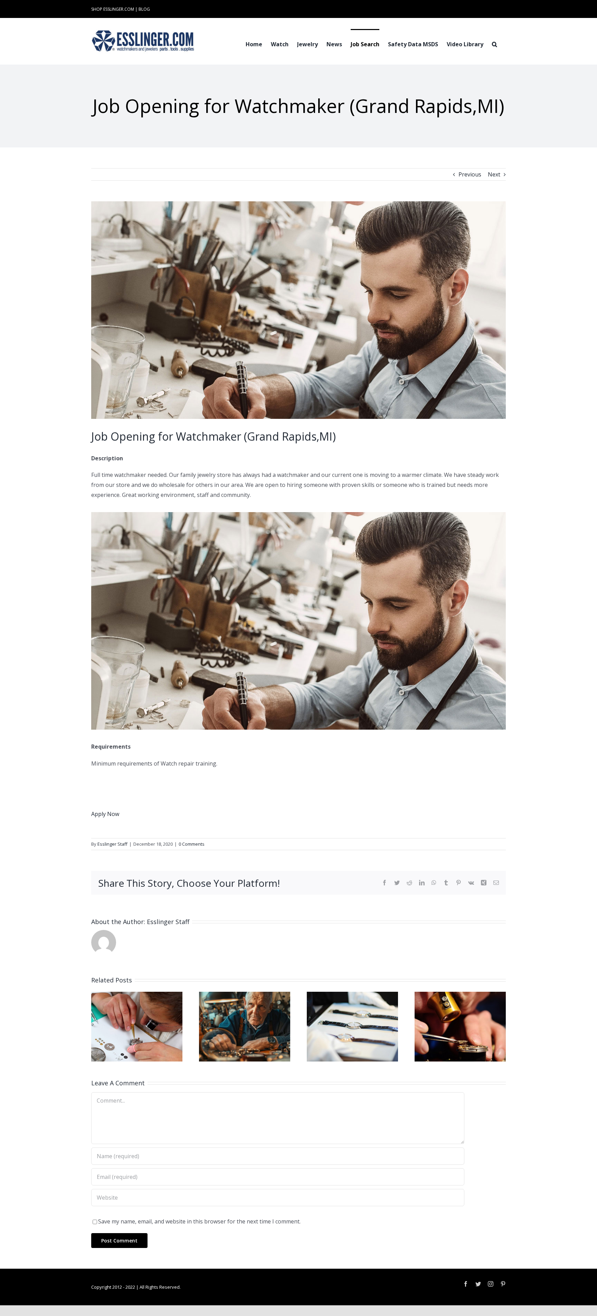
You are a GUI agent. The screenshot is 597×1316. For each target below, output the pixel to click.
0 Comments (192, 844)
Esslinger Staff (112, 844)
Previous (469, 174)
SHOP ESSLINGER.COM (112, 9)
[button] (494, 43)
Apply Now (105, 814)
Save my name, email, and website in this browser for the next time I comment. (199, 1221)
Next (494, 174)
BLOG (144, 9)
